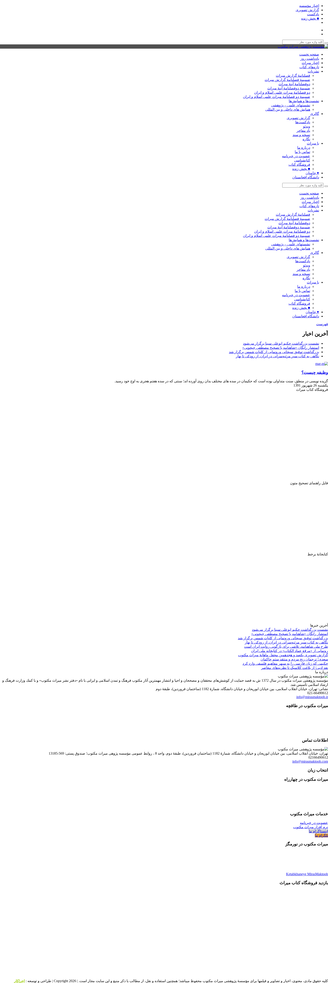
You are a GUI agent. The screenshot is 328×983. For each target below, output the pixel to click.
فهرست (322, 324)
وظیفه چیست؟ (314, 372)
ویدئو (306, 126)
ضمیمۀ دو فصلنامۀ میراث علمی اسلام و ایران (276, 97)
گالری (314, 114)
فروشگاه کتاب (299, 164)
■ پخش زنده (310, 18)
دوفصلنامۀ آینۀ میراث (294, 84)
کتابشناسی (302, 160)
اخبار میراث (310, 63)
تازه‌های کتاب (309, 67)
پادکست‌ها (302, 122)
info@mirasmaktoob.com (310, 761)
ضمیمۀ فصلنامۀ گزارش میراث (287, 80)
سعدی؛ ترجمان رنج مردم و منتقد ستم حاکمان (294, 659)
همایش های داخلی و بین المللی (287, 109)
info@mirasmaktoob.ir (312, 697)
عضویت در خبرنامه (296, 156)
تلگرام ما (321, 835)
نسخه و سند (301, 135)
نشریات (313, 71)
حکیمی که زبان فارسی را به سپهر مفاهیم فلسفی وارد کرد (285, 663)
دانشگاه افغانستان (305, 177)
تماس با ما (302, 152)
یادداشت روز (309, 58)
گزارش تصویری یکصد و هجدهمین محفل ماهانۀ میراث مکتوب (283, 655)
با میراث (313, 143)
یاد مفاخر (303, 130)
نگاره (306, 139)
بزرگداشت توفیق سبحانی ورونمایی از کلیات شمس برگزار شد (274, 352)
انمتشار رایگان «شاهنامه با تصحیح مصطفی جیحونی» (280, 348)
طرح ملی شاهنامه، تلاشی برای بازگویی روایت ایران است (286, 646)
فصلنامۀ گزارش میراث (293, 75)
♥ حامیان (312, 173)
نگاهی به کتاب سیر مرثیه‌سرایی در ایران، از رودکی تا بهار (277, 356)
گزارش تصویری (307, 10)
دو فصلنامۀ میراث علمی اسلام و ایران (282, 92)
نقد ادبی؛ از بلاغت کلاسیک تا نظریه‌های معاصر (294, 668)
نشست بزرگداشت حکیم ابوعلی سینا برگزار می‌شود (281, 343)
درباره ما (303, 147)
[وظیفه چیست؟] (320, 364)
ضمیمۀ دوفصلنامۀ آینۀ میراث (288, 88)
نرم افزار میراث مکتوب (310, 827)
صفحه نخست (309, 54)
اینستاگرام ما (318, 831)
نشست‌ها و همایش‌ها (304, 101)
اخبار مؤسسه (309, 6)
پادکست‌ (313, 14)
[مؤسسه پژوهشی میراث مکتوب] (303, 46)
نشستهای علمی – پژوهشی (290, 105)
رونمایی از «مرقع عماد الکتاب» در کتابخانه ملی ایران (289, 651)
